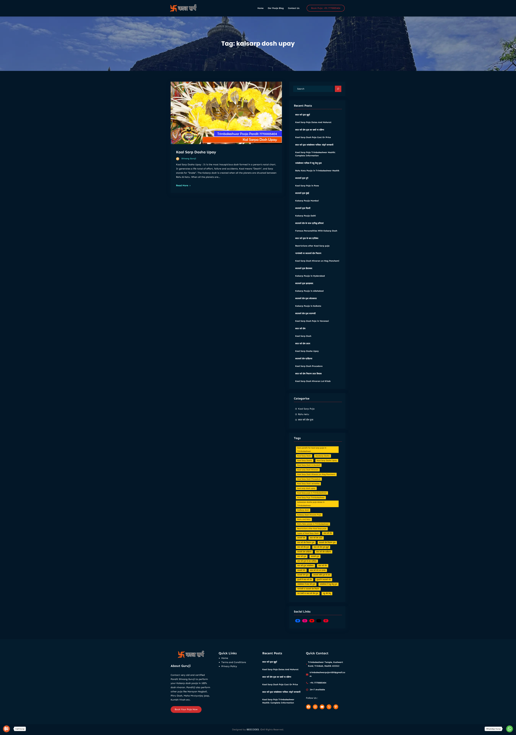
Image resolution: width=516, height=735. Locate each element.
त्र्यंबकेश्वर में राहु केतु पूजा (328, 584)
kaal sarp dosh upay (306, 488)
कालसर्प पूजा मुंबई (302, 193)
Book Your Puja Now (186, 709)
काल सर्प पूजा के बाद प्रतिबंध (306, 238)
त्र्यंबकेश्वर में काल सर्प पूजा (306, 584)
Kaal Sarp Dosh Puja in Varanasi (312, 321)
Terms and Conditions (233, 662)
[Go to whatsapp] (509, 728)
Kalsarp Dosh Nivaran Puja (309, 515)
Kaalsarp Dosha (323, 456)
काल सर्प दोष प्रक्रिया (323, 552)
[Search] (338, 89)
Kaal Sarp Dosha (304, 460)
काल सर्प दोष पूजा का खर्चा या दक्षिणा (309, 129)
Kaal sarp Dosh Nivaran (307, 470)
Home (224, 658)
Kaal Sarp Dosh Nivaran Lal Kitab (313, 381)
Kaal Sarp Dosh (303, 336)
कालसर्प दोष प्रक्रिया (303, 358)
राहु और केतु (327, 593)
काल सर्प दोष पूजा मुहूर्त (321, 547)
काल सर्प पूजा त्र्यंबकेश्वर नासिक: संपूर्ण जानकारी (314, 145)
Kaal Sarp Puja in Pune (307, 185)
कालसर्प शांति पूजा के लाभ (321, 575)
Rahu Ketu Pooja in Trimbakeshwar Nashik (317, 170)
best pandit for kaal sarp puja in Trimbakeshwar (311, 449)
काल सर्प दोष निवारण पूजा (305, 542)
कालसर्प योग (301, 570)
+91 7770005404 (318, 682)
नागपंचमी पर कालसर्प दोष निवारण (308, 253)
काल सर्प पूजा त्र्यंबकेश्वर (305, 565)
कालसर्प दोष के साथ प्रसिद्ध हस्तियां (309, 223)
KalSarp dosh (303, 510)
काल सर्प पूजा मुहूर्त (302, 114)
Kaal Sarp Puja (306, 408)
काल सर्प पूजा (301, 556)
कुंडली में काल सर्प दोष (304, 579)
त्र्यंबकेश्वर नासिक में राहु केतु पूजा (308, 163)
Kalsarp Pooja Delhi (305, 215)
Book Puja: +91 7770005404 (325, 8)
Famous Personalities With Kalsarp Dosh (316, 230)
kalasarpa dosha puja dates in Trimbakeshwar (311, 504)
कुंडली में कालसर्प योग (324, 579)
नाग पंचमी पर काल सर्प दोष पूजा (307, 593)
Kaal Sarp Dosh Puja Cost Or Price (313, 137)
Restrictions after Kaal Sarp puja (312, 246)
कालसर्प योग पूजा (303, 575)
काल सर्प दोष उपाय (302, 343)
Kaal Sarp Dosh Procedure (308, 366)
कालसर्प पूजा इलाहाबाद (304, 283)
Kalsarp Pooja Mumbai (307, 200)
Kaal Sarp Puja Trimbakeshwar (311, 497)
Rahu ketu (303, 414)
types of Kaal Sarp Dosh (308, 533)
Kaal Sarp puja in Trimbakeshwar (312, 493)
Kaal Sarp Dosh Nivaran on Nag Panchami (317, 261)
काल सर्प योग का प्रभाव (318, 570)
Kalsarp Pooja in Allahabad (309, 291)
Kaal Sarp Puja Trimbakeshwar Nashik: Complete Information (315, 154)
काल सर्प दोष (300, 328)
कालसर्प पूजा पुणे (301, 178)
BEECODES (253, 729)
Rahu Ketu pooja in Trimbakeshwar (313, 524)
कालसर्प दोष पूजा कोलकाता (306, 298)
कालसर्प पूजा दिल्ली (302, 208)
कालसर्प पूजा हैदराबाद (303, 268)
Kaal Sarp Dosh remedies (308, 483)
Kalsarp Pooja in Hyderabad (310, 276)
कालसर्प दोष (301, 538)
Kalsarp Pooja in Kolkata (308, 306)
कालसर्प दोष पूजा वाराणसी (305, 313)
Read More (182, 185)
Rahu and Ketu (304, 519)
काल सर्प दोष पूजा (305, 419)
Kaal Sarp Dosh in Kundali (308, 465)
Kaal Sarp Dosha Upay (196, 152)
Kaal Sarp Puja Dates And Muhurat (313, 122)
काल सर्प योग (322, 565)
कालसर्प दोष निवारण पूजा (327, 542)
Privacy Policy (229, 666)
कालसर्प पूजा (315, 556)
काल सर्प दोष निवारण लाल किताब (308, 373)
